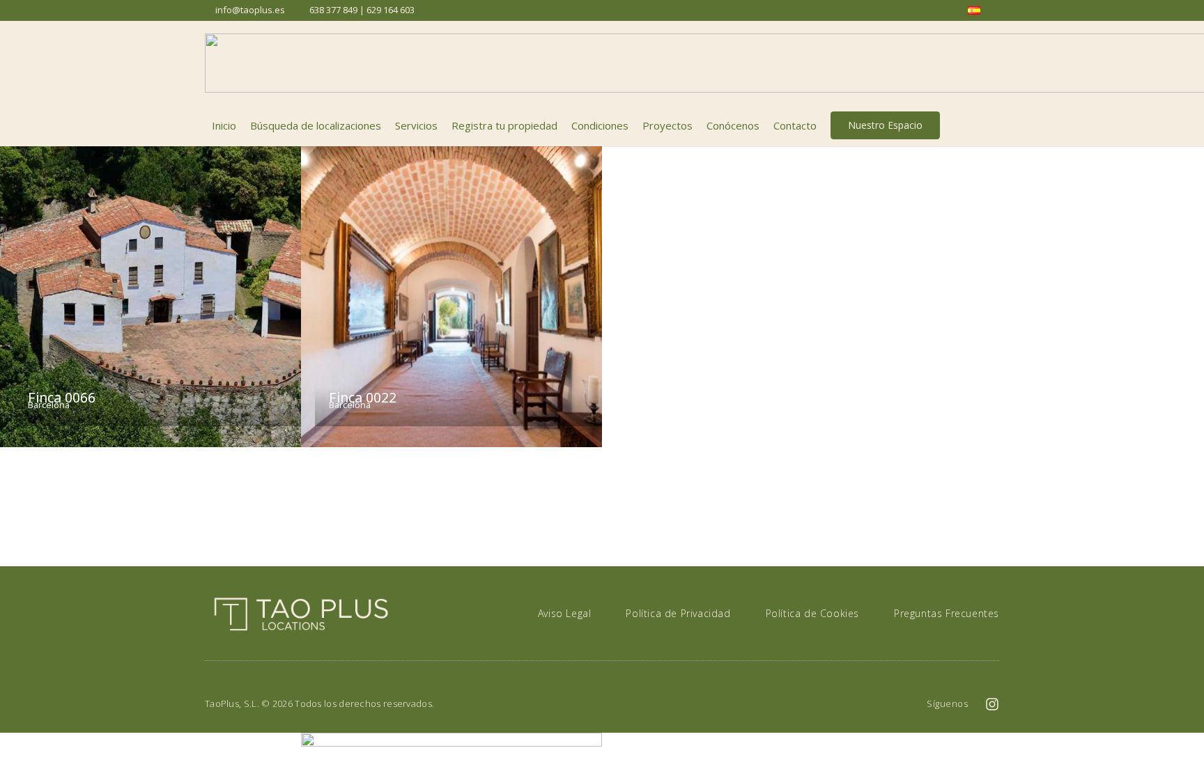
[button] (991, 125)
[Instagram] (992, 704)
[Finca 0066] (150, 296)
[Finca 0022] (451, 296)
